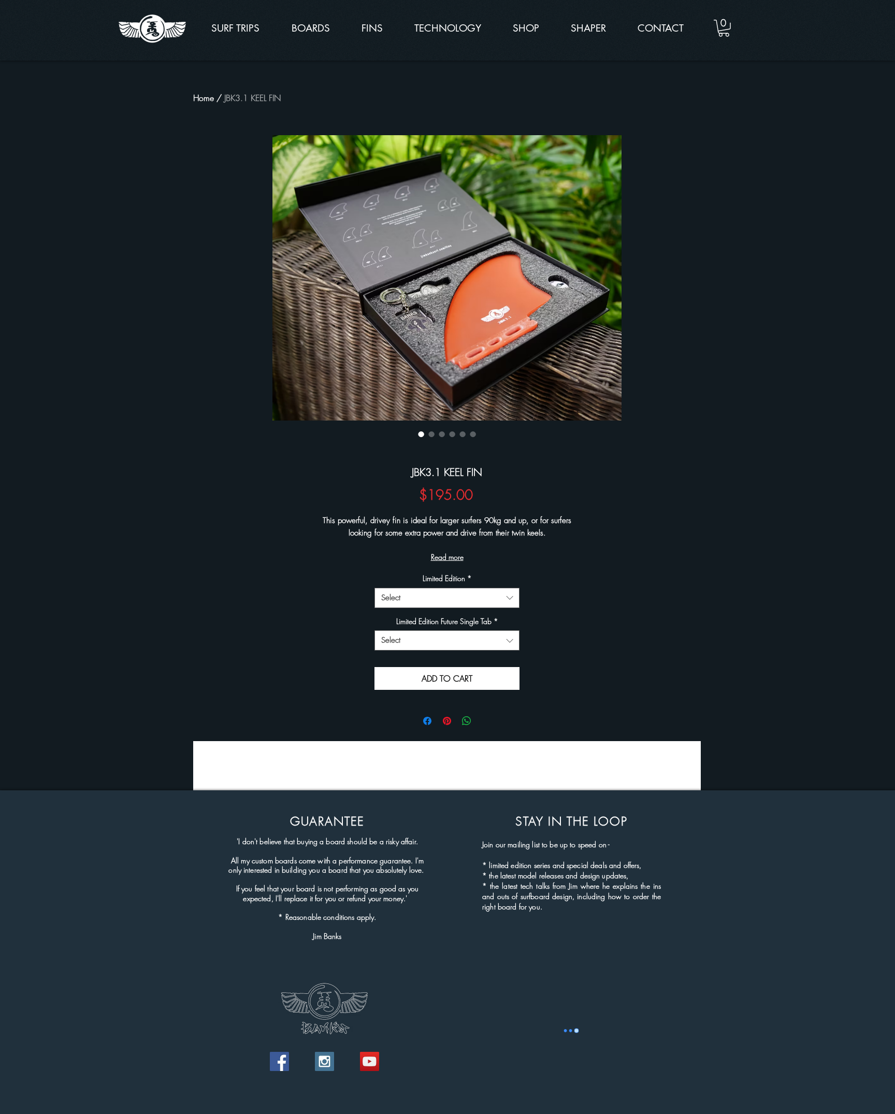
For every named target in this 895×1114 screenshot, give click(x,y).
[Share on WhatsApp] (466, 721)
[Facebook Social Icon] (279, 1061)
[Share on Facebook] (427, 721)
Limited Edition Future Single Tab (447, 621)
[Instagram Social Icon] (324, 1061)
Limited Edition (447, 578)
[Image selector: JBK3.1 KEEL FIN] (421, 434)
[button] (724, 28)
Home (203, 98)
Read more (447, 557)
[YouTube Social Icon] (369, 1061)
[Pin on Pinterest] (447, 721)
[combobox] (446, 598)
